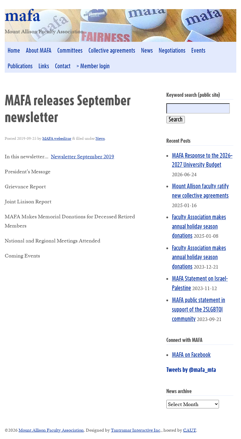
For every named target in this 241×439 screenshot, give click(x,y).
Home (14, 51)
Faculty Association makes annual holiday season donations (199, 226)
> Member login (93, 66)
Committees (70, 51)
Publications (20, 66)
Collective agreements (111, 51)
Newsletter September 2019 (82, 156)
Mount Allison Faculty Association (51, 430)
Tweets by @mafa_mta (191, 370)
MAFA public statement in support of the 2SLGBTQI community (198, 309)
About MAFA (38, 51)
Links (44, 66)
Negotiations (172, 51)
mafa (23, 15)
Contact (63, 66)
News (147, 51)
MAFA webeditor (56, 138)
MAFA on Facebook (191, 355)
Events (198, 51)
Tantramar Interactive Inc (135, 430)
